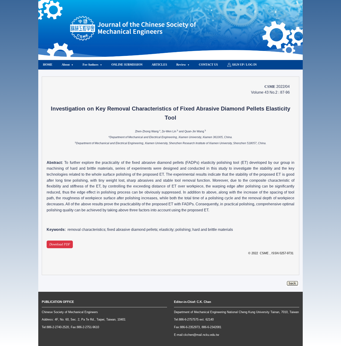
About (66, 64)
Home (47, 64)
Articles (159, 64)
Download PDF (59, 244)
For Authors (90, 64)
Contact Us (208, 64)
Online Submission (126, 64)
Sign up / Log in (244, 64)
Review (181, 64)
